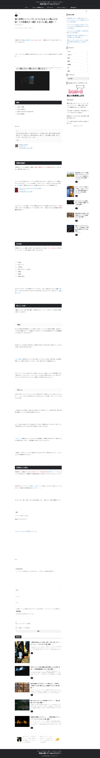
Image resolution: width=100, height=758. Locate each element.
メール (18, 596)
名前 (17, 590)
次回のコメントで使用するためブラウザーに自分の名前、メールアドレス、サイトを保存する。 (39, 609)
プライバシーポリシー (61, 7)
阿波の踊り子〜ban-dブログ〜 (50, 4)
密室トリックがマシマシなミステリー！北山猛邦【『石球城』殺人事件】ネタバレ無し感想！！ (77, 41)
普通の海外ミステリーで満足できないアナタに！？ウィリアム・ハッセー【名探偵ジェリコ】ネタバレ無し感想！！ (78, 19)
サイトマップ (50, 7)
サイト (17, 602)
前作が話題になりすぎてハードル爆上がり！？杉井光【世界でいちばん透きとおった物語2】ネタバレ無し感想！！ (45, 685)
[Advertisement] (38, 222)
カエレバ (24, 146)
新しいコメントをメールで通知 (23, 623)
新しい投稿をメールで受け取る (23, 628)
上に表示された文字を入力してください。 (25, 614)
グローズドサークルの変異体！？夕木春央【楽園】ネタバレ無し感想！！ (77, 31)
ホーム (26, 7)
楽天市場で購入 (22, 148)
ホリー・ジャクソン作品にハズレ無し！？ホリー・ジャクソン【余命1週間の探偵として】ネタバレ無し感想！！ (78, 26)
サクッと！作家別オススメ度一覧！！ (38, 8)
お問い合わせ (73, 7)
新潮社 (17, 140)
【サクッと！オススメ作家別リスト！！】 (26, 531)
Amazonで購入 (29, 148)
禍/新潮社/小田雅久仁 (23, 144)
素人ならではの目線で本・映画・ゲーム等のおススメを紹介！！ (50, 751)
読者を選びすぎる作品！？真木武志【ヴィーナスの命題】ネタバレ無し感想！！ (77, 36)
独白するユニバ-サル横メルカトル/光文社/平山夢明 (30, 188)
